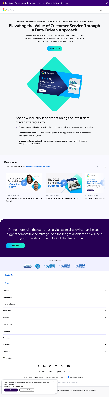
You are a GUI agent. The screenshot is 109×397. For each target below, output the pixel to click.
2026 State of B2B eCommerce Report (62, 198)
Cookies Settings (26, 390)
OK (11, 390)
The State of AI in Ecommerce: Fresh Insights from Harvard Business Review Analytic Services (68, 390)
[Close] (53, 382)
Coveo (8, 9)
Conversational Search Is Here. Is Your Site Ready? (24, 199)
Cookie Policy (19, 386)
